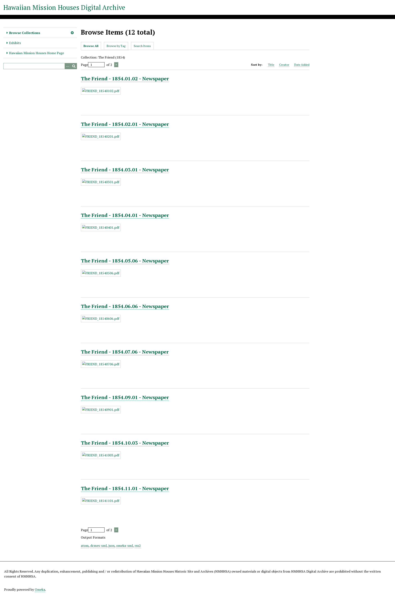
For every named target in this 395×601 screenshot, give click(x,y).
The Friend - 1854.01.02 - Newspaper (125, 78)
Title (271, 65)
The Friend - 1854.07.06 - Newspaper (125, 351)
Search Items (142, 46)
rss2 (138, 545)
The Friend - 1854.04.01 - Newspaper (125, 215)
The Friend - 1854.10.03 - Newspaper (125, 442)
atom (85, 545)
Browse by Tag (116, 46)
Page (84, 64)
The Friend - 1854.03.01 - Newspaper (125, 169)
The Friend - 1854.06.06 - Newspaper (125, 306)
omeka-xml (124, 545)
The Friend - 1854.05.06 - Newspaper (125, 260)
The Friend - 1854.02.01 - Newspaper (125, 124)
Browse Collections (24, 32)
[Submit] (74, 66)
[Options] (68, 66)
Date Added (301, 65)
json (111, 545)
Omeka (40, 589)
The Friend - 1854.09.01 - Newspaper (125, 397)
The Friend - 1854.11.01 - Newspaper (125, 488)
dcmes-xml (98, 545)
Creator (284, 65)
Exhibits (15, 43)
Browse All (91, 46)
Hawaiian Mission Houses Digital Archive (64, 7)
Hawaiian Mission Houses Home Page (36, 53)
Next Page (116, 64)
